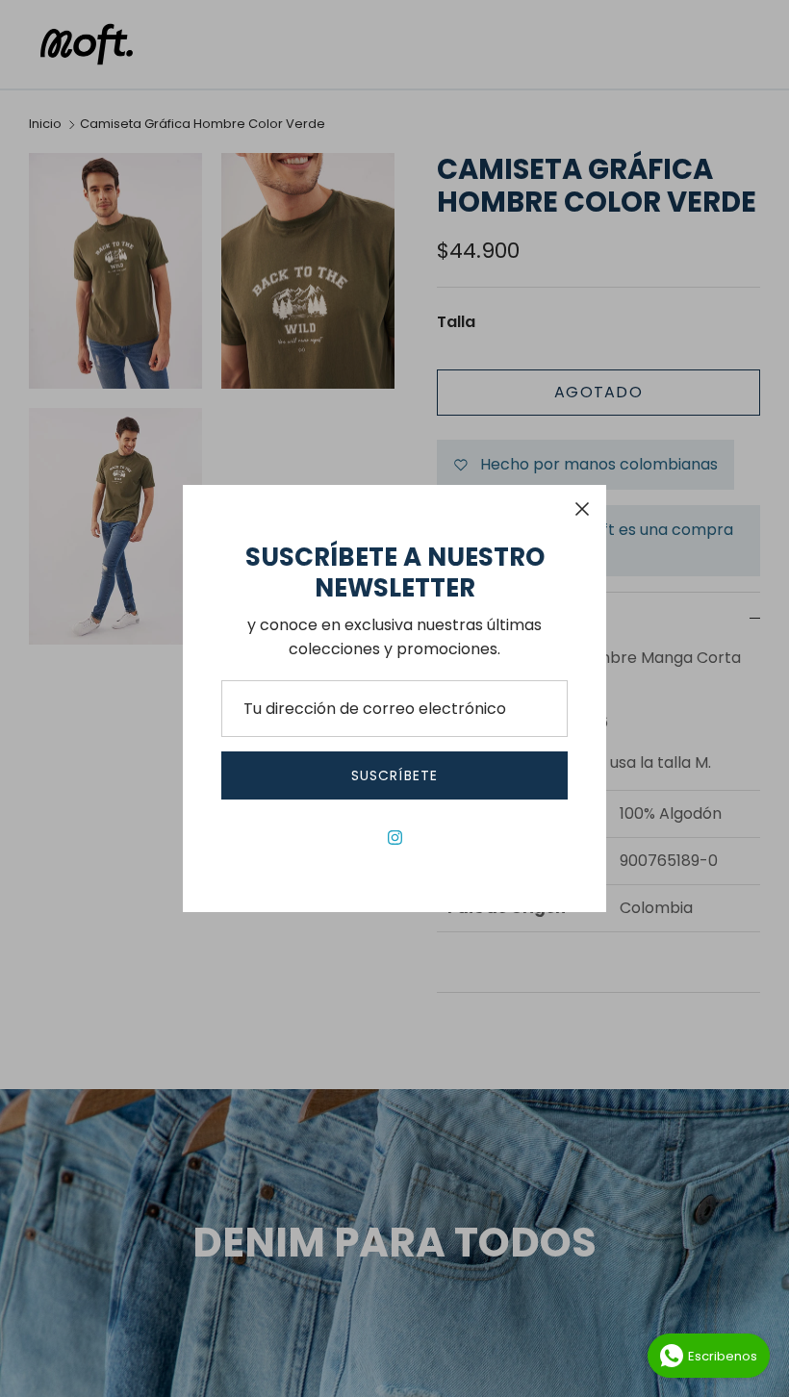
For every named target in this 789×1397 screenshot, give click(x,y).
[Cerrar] (582, 509)
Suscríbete (394, 775)
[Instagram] (395, 837)
